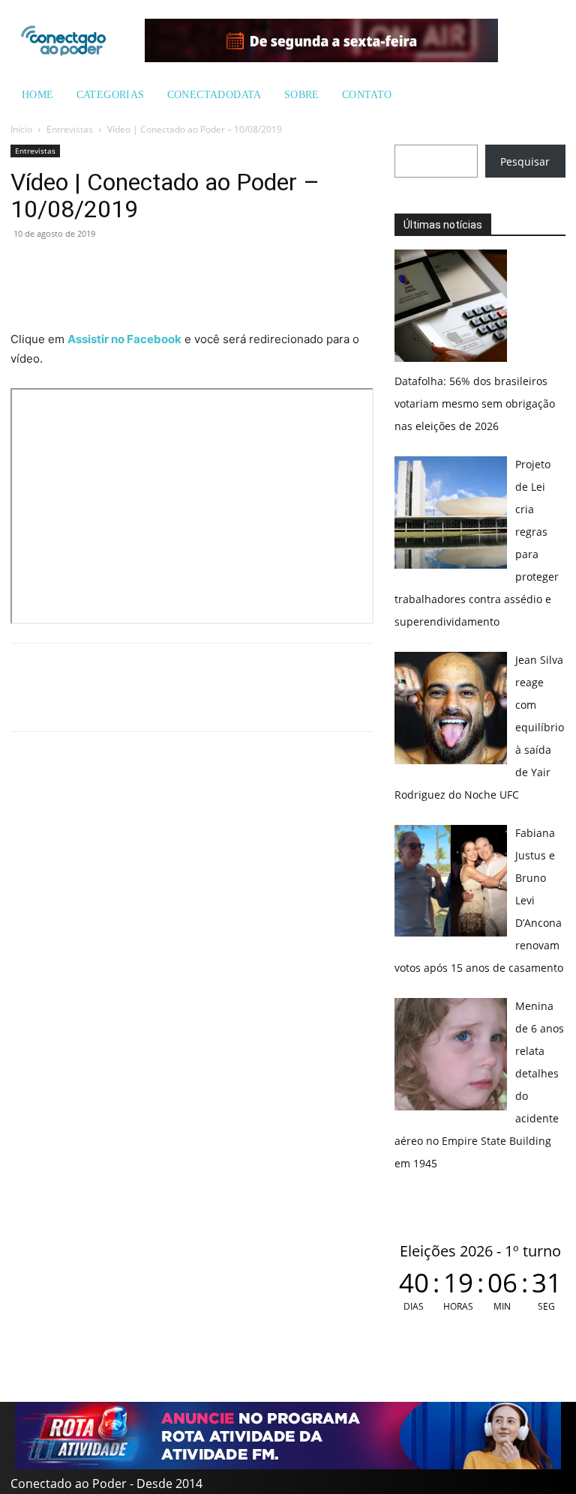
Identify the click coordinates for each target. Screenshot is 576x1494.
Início (21, 129)
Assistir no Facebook (125, 339)
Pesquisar (525, 161)
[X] (95, 267)
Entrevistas (69, 129)
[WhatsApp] (25, 267)
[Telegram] (129, 267)
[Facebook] (60, 267)
